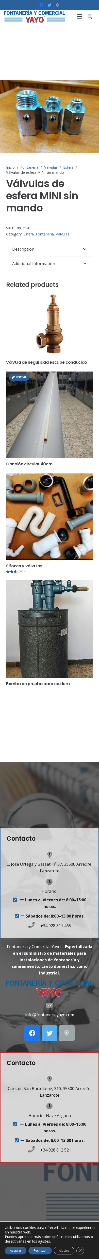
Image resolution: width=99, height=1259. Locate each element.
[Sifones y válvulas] (49, 516)
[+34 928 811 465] (34, 925)
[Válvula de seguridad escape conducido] (49, 324)
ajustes (44, 1241)
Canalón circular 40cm (29, 464)
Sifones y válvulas (24, 566)
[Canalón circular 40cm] (49, 415)
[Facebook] (41, 5)
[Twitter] (49, 5)
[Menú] (79, 16)
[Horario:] (49, 882)
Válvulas (51, 167)
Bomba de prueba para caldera (38, 684)
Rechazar (40, 1250)
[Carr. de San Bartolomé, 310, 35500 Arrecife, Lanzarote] (49, 1079)
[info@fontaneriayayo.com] (49, 1005)
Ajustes (64, 1250)
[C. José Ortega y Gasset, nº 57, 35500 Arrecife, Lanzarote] (49, 855)
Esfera (68, 167)
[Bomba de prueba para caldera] (49, 629)
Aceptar (15, 1250)
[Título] (58, 5)
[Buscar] (90, 16)
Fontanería (29, 167)
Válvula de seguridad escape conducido (46, 362)
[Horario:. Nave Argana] (49, 1106)
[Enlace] (34, 16)
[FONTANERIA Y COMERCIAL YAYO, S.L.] (67, 1033)
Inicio (10, 167)
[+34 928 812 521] (34, 1150)
